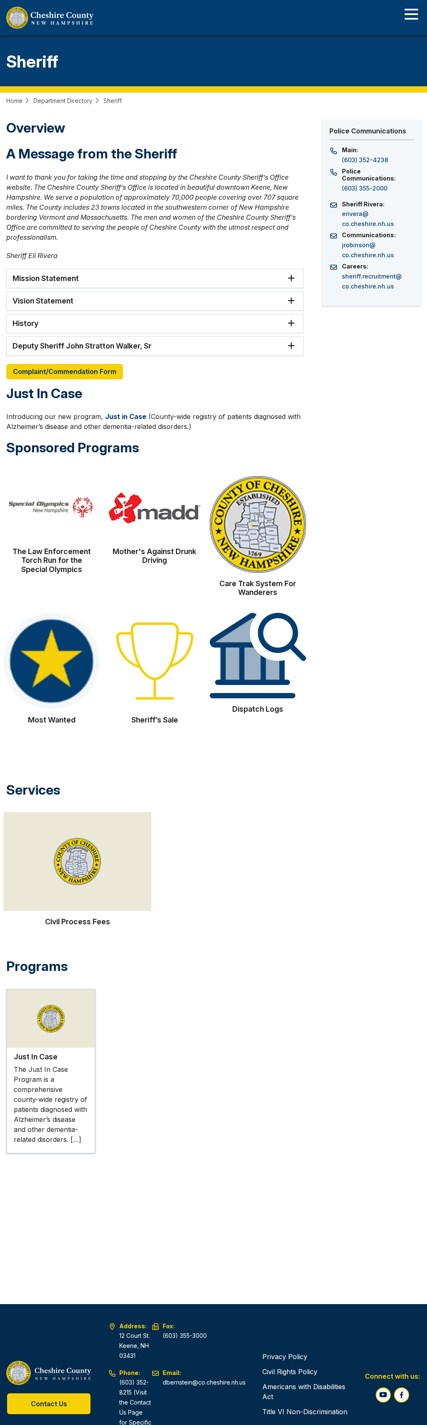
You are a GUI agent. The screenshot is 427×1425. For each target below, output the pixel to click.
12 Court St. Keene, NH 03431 (134, 1345)
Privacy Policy (284, 1356)
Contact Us (49, 1404)
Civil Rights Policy (289, 1371)
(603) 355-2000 (364, 188)
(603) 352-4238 (365, 159)
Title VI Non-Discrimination (304, 1411)
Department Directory (63, 100)
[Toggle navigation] (411, 15)
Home (14, 100)
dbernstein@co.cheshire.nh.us (204, 1382)
